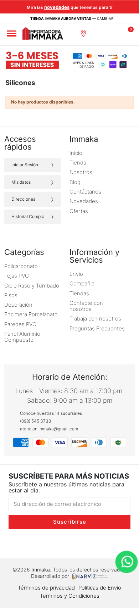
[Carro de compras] (128, 33)
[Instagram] (23, 542)
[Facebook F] (39, 542)
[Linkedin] (100, 542)
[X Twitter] (69, 542)
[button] (99, 33)
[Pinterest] (115, 542)
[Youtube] (85, 542)
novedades (57, 7)
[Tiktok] (54, 542)
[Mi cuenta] (115, 33)
